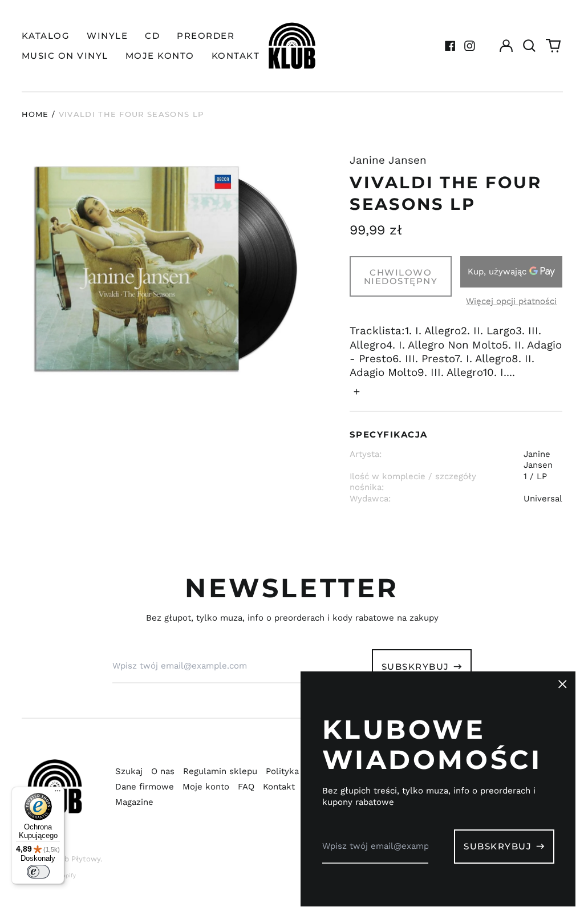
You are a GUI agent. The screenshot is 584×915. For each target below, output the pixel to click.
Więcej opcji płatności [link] (511, 301)
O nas (163, 771)
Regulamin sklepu (220, 771)
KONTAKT (236, 55)
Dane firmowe (144, 787)
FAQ (246, 787)
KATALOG (46, 35)
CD (152, 35)
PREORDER (205, 35)
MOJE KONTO (159, 55)
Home (35, 114)
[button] (530, 45)
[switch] (38, 871)
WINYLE (107, 35)
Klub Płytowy (76, 859)
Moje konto (205, 787)
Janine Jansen (388, 160)
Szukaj (129, 771)
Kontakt (279, 787)
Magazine (134, 802)
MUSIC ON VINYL (65, 55)
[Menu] (57, 793)
